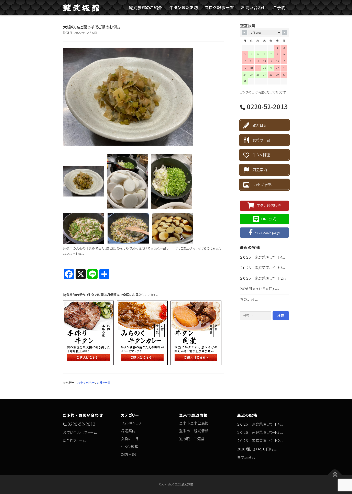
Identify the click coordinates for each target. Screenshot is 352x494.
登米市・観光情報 (193, 431)
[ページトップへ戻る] (335, 475)
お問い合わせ (253, 7)
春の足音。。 (249, 299)
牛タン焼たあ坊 (183, 7)
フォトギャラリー (86, 382)
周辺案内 (259, 169)
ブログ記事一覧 (219, 7)
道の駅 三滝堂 (192, 438)
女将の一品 (104, 382)
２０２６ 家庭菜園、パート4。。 (263, 257)
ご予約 (279, 7)
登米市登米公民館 (193, 423)
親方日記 (259, 125)
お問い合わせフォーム (80, 432)
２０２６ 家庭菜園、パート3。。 (263, 267)
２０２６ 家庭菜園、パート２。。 (263, 278)
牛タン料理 (261, 155)
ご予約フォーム (74, 440)
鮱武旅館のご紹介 (145, 7)
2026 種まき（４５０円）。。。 (260, 288)
